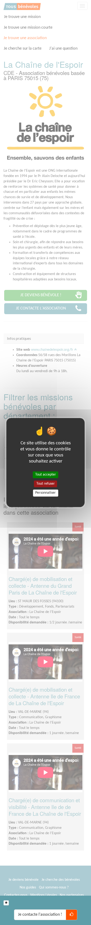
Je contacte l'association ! (40, 914)
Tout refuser (45, 484)
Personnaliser (45, 493)
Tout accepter (45, 474)
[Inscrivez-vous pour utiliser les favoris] (6, 902)
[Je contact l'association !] (71, 914)
